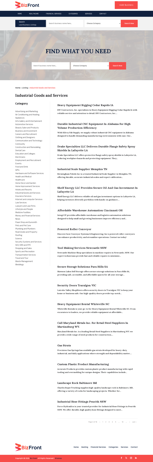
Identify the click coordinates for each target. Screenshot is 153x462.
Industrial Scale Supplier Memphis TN (82, 169)
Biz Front (33, 458)
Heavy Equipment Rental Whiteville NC (83, 304)
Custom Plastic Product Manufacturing (83, 364)
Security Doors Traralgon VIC (76, 285)
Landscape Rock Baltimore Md (77, 383)
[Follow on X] (126, 458)
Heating (84, 447)
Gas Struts (64, 345)
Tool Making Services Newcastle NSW (82, 248)
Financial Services (53, 13)
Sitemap (58, 458)
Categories (73, 13)
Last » (134, 422)
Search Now (129, 23)
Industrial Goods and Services (42, 87)
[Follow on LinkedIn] (136, 458)
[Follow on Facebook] (121, 458)
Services (88, 13)
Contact (102, 13)
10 (122, 422)
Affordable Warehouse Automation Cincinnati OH (90, 210)
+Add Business (126, 5)
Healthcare (34, 13)
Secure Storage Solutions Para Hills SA (82, 266)
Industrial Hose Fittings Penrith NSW (81, 401)
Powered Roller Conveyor (74, 229)
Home (20, 13)
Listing (25, 87)
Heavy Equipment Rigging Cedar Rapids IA (85, 105)
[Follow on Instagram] (131, 458)
